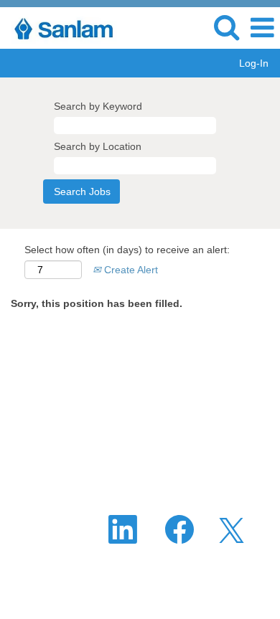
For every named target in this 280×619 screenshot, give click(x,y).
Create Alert (129, 269)
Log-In (254, 63)
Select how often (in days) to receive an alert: (127, 249)
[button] (262, 27)
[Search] (226, 27)
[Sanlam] (63, 27)
